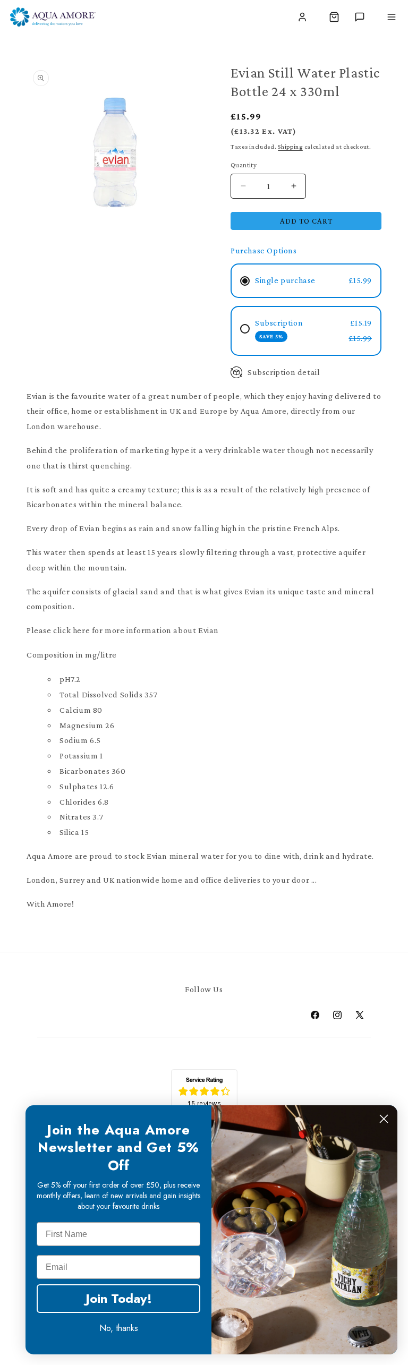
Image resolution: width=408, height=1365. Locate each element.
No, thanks (118, 1328)
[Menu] (391, 17)
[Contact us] (359, 17)
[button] (334, 17)
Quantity (244, 165)
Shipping (290, 146)
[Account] (302, 17)
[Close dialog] (384, 1119)
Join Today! (119, 1298)
